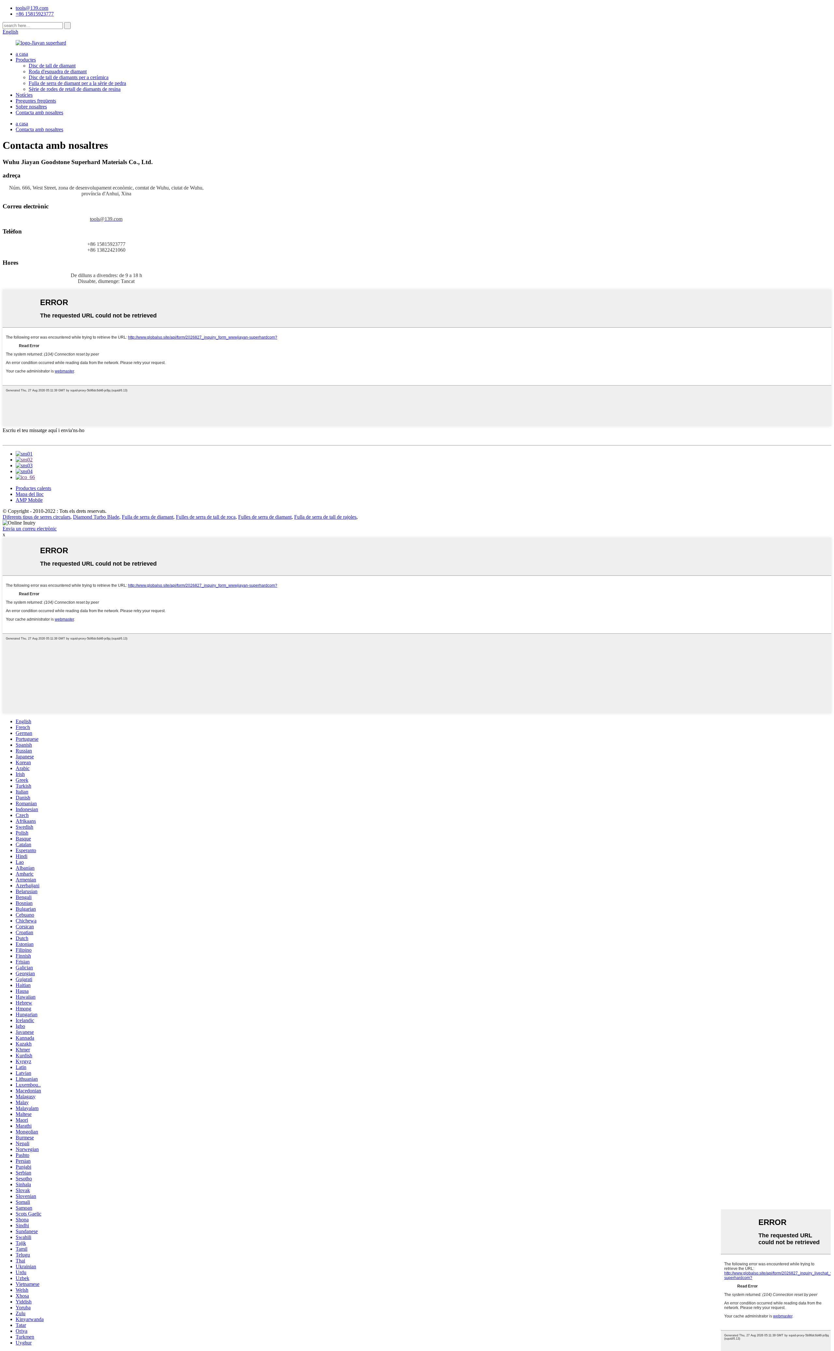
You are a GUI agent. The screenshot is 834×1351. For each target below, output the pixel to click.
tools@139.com (32, 8)
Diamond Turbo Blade (96, 517)
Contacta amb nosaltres (39, 112)
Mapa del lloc (30, 494)
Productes (26, 60)
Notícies (24, 95)
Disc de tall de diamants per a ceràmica (68, 77)
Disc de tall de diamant (52, 65)
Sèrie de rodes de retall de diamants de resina (75, 89)
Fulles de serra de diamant (265, 517)
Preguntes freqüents (36, 101)
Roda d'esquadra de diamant (58, 71)
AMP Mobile (29, 500)
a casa (22, 54)
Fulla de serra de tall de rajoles (325, 517)
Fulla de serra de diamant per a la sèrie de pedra (77, 83)
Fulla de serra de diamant (147, 517)
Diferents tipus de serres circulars (36, 517)
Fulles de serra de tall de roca (206, 517)
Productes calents (33, 488)
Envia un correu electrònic (30, 528)
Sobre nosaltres (31, 106)
